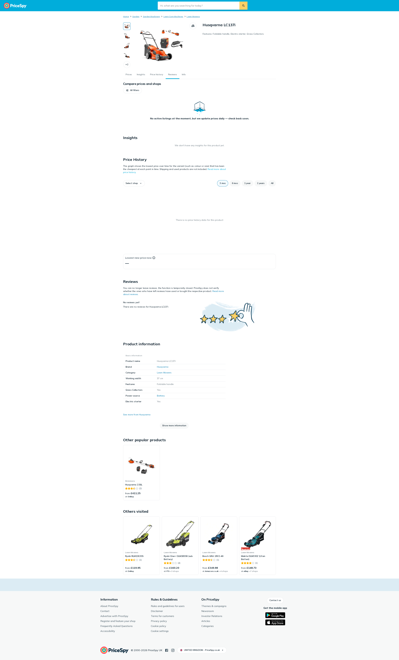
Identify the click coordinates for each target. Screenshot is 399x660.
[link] (141, 472)
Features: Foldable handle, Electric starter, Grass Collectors (233, 33)
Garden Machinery (151, 16)
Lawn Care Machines (173, 16)
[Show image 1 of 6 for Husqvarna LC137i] (127, 26)
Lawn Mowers (193, 16)
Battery (161, 395)
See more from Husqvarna (136, 414)
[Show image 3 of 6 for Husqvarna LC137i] (127, 45)
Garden (135, 16)
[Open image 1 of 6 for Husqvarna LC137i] (160, 45)
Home (126, 16)
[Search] (243, 6)
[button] (126, 64)
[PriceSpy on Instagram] (173, 650)
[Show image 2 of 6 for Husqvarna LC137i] (127, 36)
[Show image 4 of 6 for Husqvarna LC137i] (127, 55)
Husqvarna (162, 366)
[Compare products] (193, 25)
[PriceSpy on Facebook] (166, 650)
